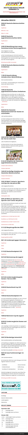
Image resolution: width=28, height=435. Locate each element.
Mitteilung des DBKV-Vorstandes (8, 62)
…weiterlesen (4, 101)
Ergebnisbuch (4, 40)
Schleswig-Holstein (20, 264)
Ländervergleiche (4, 400)
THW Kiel (10, 261)
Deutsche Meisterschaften (6, 398)
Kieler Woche (17, 260)
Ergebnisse (3, 27)
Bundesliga (3, 395)
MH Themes (22, 433)
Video (2, 248)
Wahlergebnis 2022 (5, 195)
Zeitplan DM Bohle (5, 178)
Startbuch (3, 318)
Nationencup (4, 402)
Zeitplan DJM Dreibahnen (7, 165)
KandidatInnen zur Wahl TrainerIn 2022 (10, 221)
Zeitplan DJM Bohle (5, 168)
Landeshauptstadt (10, 264)
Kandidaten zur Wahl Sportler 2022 (9, 219)
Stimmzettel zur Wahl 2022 (7, 224)
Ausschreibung (4, 86)
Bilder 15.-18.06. (4, 33)
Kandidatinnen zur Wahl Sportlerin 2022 (10, 216)
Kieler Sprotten (22, 262)
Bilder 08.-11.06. (4, 30)
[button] (26, 16)
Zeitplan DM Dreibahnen (6, 175)
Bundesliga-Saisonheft (18, 350)
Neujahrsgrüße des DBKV (7, 237)
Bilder (2, 43)
